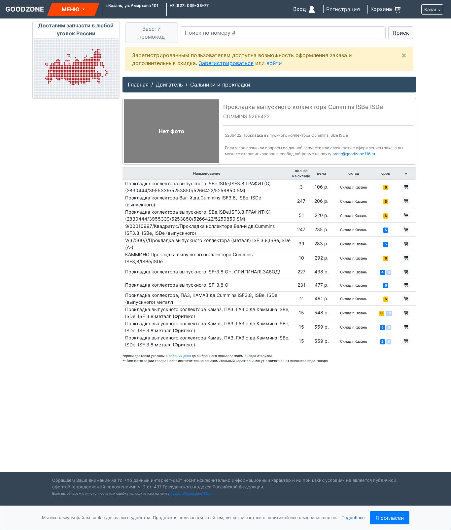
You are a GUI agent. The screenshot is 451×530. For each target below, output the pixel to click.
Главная (138, 84)
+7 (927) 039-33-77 (189, 5)
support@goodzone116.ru (191, 493)
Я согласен (389, 517)
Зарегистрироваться (226, 63)
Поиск (401, 32)
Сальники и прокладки (220, 84)
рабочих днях (180, 356)
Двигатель (169, 84)
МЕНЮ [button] (71, 9)
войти (274, 63)
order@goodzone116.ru (353, 153)
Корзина (382, 9)
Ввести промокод (151, 32)
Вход (300, 9)
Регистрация (343, 9)
